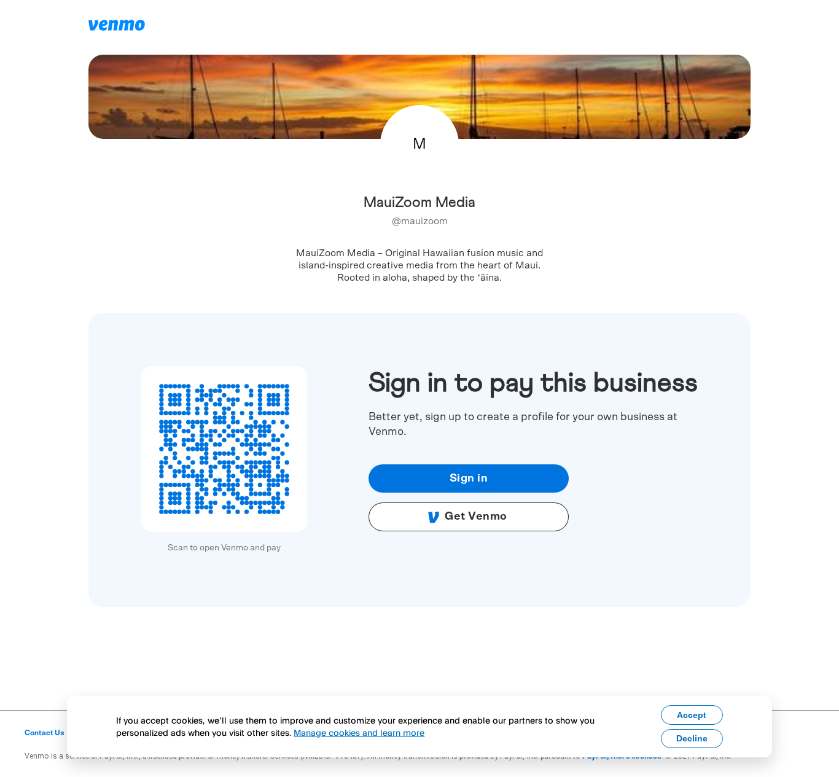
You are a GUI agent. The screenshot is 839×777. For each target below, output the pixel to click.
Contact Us (44, 732)
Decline (692, 738)
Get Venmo (476, 516)
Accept (691, 715)
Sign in (469, 478)
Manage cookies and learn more (359, 732)
